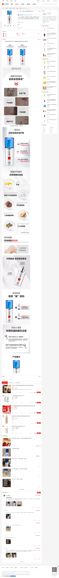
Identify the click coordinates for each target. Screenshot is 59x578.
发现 (3, 385)
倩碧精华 (44, 132)
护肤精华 (17, 8)
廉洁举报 (26, 567)
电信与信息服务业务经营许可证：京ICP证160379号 (16, 571)
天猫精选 (35, 433)
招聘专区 (11, 567)
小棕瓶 (43, 127)
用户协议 (32, 567)
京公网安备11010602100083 (5, 571)
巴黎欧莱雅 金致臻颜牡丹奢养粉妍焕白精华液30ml (21, 416)
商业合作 (21, 567)
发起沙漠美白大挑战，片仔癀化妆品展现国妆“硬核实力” (22, 438)
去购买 (38, 392)
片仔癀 (24, 8)
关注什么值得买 (55, 574)
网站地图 (16, 567)
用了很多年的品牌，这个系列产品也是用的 (19, 468)
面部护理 (13, 8)
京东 (35, 402)
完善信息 (39, 39)
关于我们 (3, 567)
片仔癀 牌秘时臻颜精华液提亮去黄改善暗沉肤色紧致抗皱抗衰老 (23, 405)
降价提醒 (22, 22)
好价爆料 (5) (5, 382)
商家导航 (28, 4)
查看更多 (39, 376)
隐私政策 (36, 567)
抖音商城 (35, 392)
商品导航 (17, 4)
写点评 (39, 492)
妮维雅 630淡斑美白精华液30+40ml (18, 426)
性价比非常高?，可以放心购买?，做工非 (19, 458)
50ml (21, 27)
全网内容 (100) (11, 382)
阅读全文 (30, 389)
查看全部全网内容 (21, 489)
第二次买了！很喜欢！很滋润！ (17, 479)
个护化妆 (10, 8)
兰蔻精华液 (44, 130)
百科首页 (6, 8)
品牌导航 (22, 4)
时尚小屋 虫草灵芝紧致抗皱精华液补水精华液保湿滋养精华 (23, 385)
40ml (18, 27)
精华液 (21, 8)
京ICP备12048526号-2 (26, 571)
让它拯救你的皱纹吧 (15, 448)
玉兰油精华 (51, 130)
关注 (39, 11)
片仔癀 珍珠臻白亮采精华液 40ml (18, 395)
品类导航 (34, 4)
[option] (5, 26)
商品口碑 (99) (18, 382)
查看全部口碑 (22, 561)
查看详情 (44, 22)
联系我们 (7, 567)
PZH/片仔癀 (49, 13)
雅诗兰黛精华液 (52, 127)
